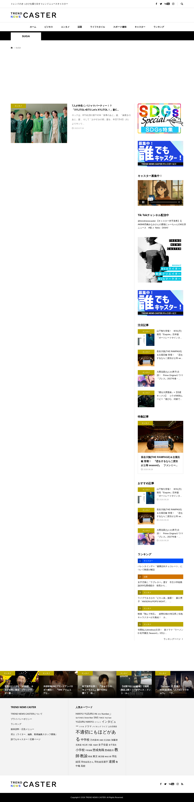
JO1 (99, 714)
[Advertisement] (97, 76)
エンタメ (65, 27)
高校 (83, 766)
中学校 (85, 739)
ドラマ (88, 726)
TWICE (101, 718)
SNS (96, 717)
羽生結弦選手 (101, 761)
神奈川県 (108, 756)
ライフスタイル (97, 27)
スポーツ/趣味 (120, 27)
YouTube (108, 718)
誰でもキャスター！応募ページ (25, 739)
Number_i (106, 714)
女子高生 (113, 745)
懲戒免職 (98, 750)
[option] (19, 684)
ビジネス (48, 27)
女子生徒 (103, 744)
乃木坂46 (94, 740)
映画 (90, 756)
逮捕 (112, 761)
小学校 (80, 750)
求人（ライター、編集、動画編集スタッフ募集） (34, 734)
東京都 (101, 756)
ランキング (159, 27)
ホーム (33, 27)
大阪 (90, 745)
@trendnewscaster (147, 221)
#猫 (150, 227)
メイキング (96, 726)
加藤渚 (114, 740)
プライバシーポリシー (21, 719)
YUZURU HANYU (85, 721)
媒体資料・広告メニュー (22, 729)
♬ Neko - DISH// (160, 227)
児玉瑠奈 (107, 740)
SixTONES (80, 718)
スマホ (81, 726)
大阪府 (95, 745)
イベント (97, 722)
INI (95, 714)
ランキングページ (172, 639)
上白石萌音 (112, 726)
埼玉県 (85, 745)
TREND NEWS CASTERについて (26, 714)
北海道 (79, 745)
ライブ (104, 726)
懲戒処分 (109, 750)
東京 (95, 756)
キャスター (140, 27)
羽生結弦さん (87, 762)
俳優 (101, 740)
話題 (80, 27)
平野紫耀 (88, 750)
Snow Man (88, 718)
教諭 (84, 756)
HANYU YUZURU (85, 714)
